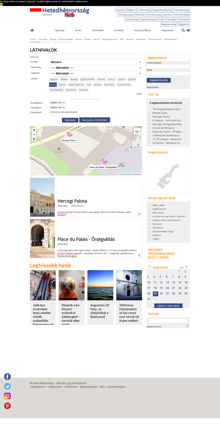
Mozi (122, 39)
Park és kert (141, 39)
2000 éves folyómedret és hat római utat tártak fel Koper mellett (129, 312)
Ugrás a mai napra (168, 305)
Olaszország (132, 19)
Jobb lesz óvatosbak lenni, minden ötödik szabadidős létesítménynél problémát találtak (43, 318)
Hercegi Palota (161, 116)
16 (186, 282)
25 (155, 293)
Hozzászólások (142, 30)
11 (155, 282)
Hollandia (139, 14)
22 (179, 288)
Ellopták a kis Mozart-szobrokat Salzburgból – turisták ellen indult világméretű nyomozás (71, 318)
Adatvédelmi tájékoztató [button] (75, 1)
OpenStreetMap (126, 174)
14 (173, 282)
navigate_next (187, 266)
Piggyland (184, 24)
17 (148, 288)
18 (155, 288)
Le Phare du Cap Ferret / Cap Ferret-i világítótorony (177, 216)
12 (161, 282)
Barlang (53, 39)
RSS (102, 387)
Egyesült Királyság (162, 9)
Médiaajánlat (88, 387)
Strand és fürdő (154, 39)
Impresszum (38, 387)
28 (173, 293)
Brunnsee (157, 223)
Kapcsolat (168, 30)
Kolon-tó (157, 235)
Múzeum (130, 39)
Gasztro (78, 39)
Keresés (119, 30)
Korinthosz (158, 227)
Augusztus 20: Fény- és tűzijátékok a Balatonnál (100, 310)
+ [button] (34, 130)
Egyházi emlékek (66, 39)
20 (167, 288)
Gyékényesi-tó (159, 209)
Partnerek (71, 387)
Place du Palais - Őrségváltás (168, 131)
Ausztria (120, 9)
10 (148, 282)
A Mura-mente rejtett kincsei (166, 220)
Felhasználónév (154, 62)
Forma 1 (33, 39)
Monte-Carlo (160, 112)
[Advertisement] (172, 351)
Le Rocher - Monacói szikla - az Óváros (168, 142)
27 (167, 293)
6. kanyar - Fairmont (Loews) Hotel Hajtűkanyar (168, 120)
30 (186, 293)
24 (148, 293)
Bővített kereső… (155, 326)
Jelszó (149, 70)
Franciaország (181, 9)
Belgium (131, 9)
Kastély (87, 39)
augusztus (160, 267)
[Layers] (137, 131)
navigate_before (150, 266)
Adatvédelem (116, 387)
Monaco (167, 14)
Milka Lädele (159, 205)
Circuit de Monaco (163, 127)
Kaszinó (96, 39)
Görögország (125, 14)
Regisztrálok (152, 87)
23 (186, 288)
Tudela (156, 238)
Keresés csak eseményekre (64, 111)
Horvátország (154, 14)
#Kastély (63, 206)
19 (161, 288)
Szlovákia (171, 19)
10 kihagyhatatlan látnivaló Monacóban (168, 109)
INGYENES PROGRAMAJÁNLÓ (161, 251)
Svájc (161, 19)
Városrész (43, 39)
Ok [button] (1, 4)
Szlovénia (184, 19)
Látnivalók (98, 30)
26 (161, 293)
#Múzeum (77, 206)
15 (179, 282)
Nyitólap (60, 30)
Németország (182, 14)
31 (148, 299)
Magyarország (168, 24)
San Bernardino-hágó (163, 231)
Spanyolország (148, 19)
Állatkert (56, 42)
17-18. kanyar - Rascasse (167, 139)
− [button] (34, 134)
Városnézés (35, 42)
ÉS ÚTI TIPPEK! (158, 257)
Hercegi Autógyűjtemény (167, 124)
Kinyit (139, 94)
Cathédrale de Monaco (166, 135)
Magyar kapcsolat (110, 39)
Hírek (78, 30)
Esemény (66, 42)
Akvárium (46, 42)
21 (173, 288)
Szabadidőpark (170, 39)
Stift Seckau (158, 212)
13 (167, 282)
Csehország (144, 9)
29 (179, 293)
